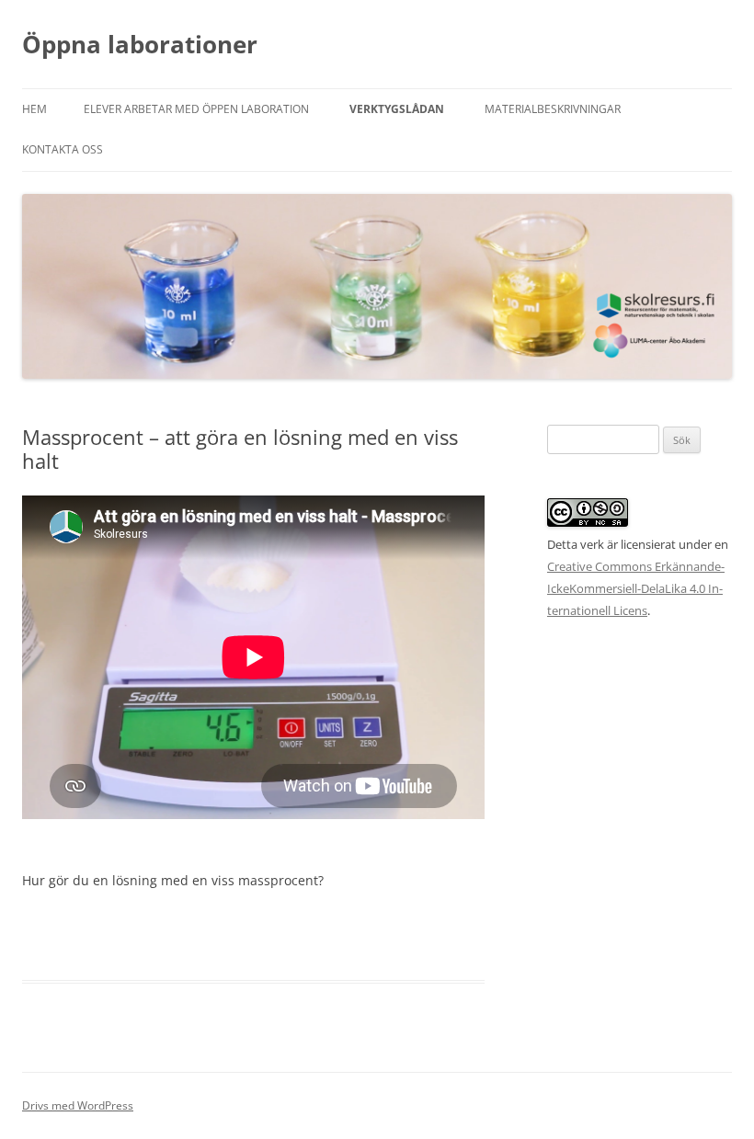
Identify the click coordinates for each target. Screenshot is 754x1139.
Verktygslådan (396, 109)
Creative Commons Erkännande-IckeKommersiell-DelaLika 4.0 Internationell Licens (636, 588)
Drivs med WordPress (77, 1105)
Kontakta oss (62, 149)
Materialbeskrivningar (553, 109)
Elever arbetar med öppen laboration (196, 109)
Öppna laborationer (139, 44)
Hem (34, 109)
